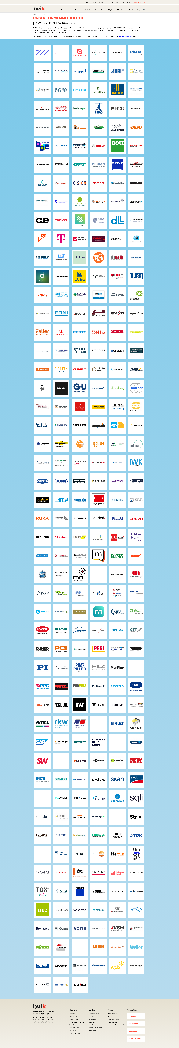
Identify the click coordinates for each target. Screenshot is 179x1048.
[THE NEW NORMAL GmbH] (136, 854)
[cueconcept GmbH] (42, 220)
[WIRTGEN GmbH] (80, 966)
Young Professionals (95, 1028)
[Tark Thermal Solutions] (117, 835)
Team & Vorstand (75, 1033)
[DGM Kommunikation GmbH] (98, 239)
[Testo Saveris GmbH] (98, 854)
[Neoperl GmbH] (42, 630)
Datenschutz (73, 1019)
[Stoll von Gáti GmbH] (98, 817)
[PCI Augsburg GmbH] (61, 649)
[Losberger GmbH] (98, 537)
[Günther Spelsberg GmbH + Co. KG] (117, 388)
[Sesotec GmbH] (117, 761)
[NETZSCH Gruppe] (61, 631)
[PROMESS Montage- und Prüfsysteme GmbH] (80, 686)
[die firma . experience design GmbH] (80, 258)
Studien (91, 1016)
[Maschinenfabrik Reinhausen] (42, 575)
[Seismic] (80, 761)
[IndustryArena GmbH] (42, 463)
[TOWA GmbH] (136, 873)
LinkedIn (132, 1016)
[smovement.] (61, 798)
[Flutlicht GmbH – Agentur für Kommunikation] (136, 332)
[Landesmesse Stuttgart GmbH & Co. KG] (61, 518)
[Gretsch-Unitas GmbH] (80, 388)
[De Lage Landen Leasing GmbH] (117, 220)
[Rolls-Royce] (80, 724)
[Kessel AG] (117, 481)
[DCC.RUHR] (80, 220)
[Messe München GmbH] (80, 593)
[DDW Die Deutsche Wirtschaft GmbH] (98, 220)
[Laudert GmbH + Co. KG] (98, 518)
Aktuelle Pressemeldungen (114, 1018)
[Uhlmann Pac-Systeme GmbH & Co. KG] (136, 891)
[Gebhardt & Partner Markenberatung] (136, 351)
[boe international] (42, 146)
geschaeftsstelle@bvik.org (45, 1022)
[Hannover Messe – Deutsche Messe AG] (80, 407)
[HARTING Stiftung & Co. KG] (136, 407)
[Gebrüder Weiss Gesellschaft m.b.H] (42, 369)
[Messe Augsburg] (61, 593)
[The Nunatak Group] (42, 873)
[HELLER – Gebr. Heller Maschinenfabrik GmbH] (80, 425)
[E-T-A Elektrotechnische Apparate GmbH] (61, 295)
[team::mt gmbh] (42, 854)
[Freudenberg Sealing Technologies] (61, 351)
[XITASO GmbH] (42, 984)
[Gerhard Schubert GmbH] (117, 369)
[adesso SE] (136, 53)
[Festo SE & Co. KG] (80, 332)
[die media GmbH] (117, 258)
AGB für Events (74, 1028)
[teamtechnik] (61, 854)
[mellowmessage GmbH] (136, 575)
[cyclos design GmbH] (61, 220)
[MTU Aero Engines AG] (117, 612)
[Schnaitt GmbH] (80, 742)
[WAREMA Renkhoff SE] (61, 947)
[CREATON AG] (136, 202)
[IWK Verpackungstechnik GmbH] (136, 463)
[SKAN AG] (117, 780)
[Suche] (144, 8)
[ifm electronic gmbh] (80, 444)
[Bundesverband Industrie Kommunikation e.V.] (34, 14)
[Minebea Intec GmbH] (136, 593)
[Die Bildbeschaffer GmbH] (136, 239)
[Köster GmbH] (98, 500)
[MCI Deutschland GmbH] (80, 575)
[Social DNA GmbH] (98, 798)
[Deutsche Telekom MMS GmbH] (61, 239)
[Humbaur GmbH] (61, 444)
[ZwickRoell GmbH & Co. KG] (80, 985)
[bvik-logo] (41, 8)
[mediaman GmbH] (98, 574)
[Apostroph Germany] (80, 71)
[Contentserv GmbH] (117, 202)
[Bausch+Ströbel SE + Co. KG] (61, 108)
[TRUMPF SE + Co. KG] (80, 891)
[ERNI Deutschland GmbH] (61, 314)
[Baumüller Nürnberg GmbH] (42, 109)
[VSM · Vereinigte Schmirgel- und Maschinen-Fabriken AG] (117, 929)
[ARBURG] (98, 71)
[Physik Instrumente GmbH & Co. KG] (42, 668)
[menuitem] (86, 2)
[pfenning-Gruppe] (117, 649)
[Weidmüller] (117, 947)
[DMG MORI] (61, 276)
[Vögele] (61, 929)
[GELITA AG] (61, 369)
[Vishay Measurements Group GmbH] (136, 910)
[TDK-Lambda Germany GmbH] (136, 835)
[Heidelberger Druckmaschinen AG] (61, 426)
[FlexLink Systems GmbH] (117, 332)
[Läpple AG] (80, 518)
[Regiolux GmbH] (61, 705)
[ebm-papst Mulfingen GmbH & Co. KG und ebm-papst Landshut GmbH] (98, 295)
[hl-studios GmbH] (136, 425)
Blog (116, 2)
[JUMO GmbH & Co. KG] (61, 481)
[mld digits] (42, 612)
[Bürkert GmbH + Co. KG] (98, 165)
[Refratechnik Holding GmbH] (42, 705)
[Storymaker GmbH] (117, 817)
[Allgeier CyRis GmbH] (61, 71)
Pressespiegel (112, 1022)
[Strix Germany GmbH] (136, 817)
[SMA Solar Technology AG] (136, 779)
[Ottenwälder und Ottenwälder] (42, 649)
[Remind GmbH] (98, 705)
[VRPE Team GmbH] (98, 928)
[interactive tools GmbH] (80, 463)
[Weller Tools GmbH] (136, 947)
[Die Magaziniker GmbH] (98, 258)
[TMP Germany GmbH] (117, 873)
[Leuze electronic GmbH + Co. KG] (136, 519)
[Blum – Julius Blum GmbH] (136, 127)
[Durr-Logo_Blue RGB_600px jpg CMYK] (136, 276)
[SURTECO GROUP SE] (61, 835)
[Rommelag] (98, 723)
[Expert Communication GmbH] (136, 314)
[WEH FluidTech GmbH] (98, 947)
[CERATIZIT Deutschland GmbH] (61, 183)
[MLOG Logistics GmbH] (61, 612)
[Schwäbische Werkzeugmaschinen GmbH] (42, 761)
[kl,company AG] (136, 481)
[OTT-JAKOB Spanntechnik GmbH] (136, 631)
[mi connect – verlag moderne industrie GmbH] (117, 593)
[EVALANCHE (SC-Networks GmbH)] (98, 314)
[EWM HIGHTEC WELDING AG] (117, 314)
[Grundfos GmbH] (98, 388)
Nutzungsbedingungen (77, 1022)
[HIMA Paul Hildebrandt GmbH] (117, 425)
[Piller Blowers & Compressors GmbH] (80, 668)
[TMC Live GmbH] (98, 873)
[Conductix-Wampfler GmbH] (98, 202)
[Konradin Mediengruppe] (80, 500)
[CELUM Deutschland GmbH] (42, 183)
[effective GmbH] (136, 295)
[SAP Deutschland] (42, 742)
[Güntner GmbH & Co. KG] (136, 388)
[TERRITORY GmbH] (80, 854)
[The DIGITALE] (117, 854)
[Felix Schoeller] (61, 332)
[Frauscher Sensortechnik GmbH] (42, 351)
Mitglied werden (139, 2)
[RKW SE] (61, 724)
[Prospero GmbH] (117, 686)
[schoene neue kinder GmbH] (98, 742)
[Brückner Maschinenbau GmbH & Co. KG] (61, 165)
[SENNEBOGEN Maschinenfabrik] (98, 761)
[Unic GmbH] (42, 910)
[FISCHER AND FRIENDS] (98, 332)
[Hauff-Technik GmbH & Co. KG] (42, 425)
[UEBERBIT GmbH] (117, 891)
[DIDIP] (117, 239)
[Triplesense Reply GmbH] (61, 891)
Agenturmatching (126, 2)
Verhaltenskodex (75, 1025)
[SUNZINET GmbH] (42, 835)
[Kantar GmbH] (98, 482)
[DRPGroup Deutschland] (98, 276)
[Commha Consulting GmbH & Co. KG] (42, 202)
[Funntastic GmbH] (80, 351)
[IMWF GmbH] (117, 444)
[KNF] (61, 500)
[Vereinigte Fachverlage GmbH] (117, 910)
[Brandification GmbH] (42, 164)
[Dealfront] (136, 220)
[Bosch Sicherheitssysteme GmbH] (98, 146)
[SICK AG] (42, 780)
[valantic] (80, 910)
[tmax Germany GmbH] (80, 873)
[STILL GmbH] (80, 817)
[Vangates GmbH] (98, 910)
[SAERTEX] (136, 724)
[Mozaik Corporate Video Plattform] (98, 612)
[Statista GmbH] (42, 817)
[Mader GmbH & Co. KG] (42, 556)
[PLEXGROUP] (136, 668)
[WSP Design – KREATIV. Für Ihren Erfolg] (136, 966)
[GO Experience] (42, 388)
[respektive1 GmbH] (117, 705)
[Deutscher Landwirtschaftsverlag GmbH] (80, 239)
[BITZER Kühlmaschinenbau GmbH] (98, 127)
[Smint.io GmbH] (42, 798)
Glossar (110, 2)
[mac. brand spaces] (136, 537)
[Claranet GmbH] (98, 183)
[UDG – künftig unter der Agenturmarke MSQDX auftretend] (98, 891)
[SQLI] (136, 798)
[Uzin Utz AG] (61, 910)
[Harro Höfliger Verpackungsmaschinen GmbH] (117, 407)
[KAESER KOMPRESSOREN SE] (80, 481)
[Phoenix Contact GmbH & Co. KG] (136, 649)
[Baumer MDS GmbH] (136, 90)
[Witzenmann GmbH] (98, 966)
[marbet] (136, 556)
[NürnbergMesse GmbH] (98, 631)
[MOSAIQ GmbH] (80, 612)
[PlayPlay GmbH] (117, 668)
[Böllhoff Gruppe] (61, 146)
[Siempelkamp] (80, 779)
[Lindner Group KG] (61, 537)
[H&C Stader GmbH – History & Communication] (42, 407)
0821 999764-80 (48, 1020)
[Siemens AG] (61, 779)
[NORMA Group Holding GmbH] (80, 630)
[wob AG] (117, 966)
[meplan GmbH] (42, 593)
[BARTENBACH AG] (80, 90)
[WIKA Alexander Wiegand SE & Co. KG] (42, 966)
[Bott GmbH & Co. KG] (117, 146)
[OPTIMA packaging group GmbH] (117, 631)
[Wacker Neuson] (136, 929)
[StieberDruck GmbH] (61, 817)
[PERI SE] (98, 649)
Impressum (73, 1016)
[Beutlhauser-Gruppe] (42, 127)
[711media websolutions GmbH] (42, 53)
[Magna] (80, 556)
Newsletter (102, 2)
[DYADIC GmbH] (42, 295)
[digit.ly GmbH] (42, 276)
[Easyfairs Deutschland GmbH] (80, 295)
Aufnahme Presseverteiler (116, 1025)
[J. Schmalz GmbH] (42, 481)
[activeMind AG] (117, 53)
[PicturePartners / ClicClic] (61, 668)
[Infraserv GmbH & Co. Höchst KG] (61, 463)
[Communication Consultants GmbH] (61, 202)
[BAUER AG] (117, 90)
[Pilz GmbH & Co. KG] (98, 668)
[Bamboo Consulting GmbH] (61, 90)
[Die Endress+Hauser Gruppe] (61, 258)
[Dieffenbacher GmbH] (136, 258)
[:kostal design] (80, 53)
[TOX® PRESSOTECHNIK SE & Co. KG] (42, 891)
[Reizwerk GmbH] (80, 705)
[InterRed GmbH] (98, 462)
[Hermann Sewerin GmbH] (98, 426)
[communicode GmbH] (80, 201)
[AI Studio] (42, 71)
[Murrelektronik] (136, 612)
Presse (94, 2)
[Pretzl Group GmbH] (61, 687)
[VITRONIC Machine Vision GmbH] (42, 929)
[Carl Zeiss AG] (117, 165)
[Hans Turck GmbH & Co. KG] (98, 407)
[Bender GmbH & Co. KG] (117, 109)
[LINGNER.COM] (80, 537)
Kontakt (72, 1014)
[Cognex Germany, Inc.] (136, 183)
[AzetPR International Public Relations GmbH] (136, 71)
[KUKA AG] (42, 519)
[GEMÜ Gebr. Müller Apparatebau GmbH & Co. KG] (80, 370)
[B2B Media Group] (42, 90)
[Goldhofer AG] (61, 388)
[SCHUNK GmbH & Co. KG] (136, 742)
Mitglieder (72, 1030)
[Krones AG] (117, 500)
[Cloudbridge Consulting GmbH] (117, 183)
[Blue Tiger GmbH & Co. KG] (117, 127)
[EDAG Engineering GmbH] (117, 295)
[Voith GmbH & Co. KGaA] (80, 929)
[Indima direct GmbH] (136, 444)
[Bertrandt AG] (136, 108)
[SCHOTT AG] (117, 742)
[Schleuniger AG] (61, 742)
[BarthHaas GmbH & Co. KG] (98, 90)
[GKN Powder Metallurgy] (136, 369)
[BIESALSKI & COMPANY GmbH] (61, 127)
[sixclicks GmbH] (98, 779)
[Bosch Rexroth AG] (80, 146)
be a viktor (86, 2)
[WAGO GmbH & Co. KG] (42, 947)
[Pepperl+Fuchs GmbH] (80, 649)
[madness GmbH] (61, 556)
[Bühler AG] (80, 164)
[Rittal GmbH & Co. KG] (42, 724)
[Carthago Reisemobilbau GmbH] (136, 165)
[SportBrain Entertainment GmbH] (117, 798)
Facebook (133, 1031)
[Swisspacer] (80, 836)
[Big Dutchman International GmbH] (80, 127)
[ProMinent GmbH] (98, 686)
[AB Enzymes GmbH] (98, 53)
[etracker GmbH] (80, 314)
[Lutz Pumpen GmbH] (117, 537)
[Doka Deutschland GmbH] (80, 276)
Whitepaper (93, 1019)
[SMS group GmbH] (80, 798)
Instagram (133, 1024)
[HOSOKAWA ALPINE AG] (42, 444)
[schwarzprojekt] (61, 761)
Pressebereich (112, 1014)
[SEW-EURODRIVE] (136, 761)
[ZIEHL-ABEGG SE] (61, 984)
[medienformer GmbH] (117, 575)
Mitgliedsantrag (125, 36)
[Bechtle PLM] (80, 108)
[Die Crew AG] (42, 258)
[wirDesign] (61, 966)
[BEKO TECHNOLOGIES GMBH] (98, 109)
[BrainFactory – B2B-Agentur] (136, 146)
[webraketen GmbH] (80, 947)
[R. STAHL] (136, 686)
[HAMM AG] (61, 407)
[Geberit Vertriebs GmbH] (117, 351)
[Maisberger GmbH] (98, 556)
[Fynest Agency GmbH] (98, 351)
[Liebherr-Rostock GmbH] (42, 537)
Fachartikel (92, 1022)
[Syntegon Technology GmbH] (98, 835)
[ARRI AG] (117, 71)
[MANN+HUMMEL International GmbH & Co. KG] (117, 556)
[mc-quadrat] (61, 574)
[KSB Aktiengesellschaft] (136, 500)
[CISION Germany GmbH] (80, 183)
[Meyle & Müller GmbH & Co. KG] (98, 593)
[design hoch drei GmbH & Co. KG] (42, 239)
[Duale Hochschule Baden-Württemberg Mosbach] (117, 276)
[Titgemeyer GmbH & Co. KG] (61, 873)
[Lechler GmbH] (117, 519)
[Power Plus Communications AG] (42, 686)
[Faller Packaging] (42, 332)
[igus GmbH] (98, 444)
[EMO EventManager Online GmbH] (42, 313)
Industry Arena (136, 1039)
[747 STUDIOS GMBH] (61, 53)
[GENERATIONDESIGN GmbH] (98, 370)
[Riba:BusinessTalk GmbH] (136, 705)
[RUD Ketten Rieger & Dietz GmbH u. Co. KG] (117, 724)
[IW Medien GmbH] (117, 462)
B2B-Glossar (93, 1025)
